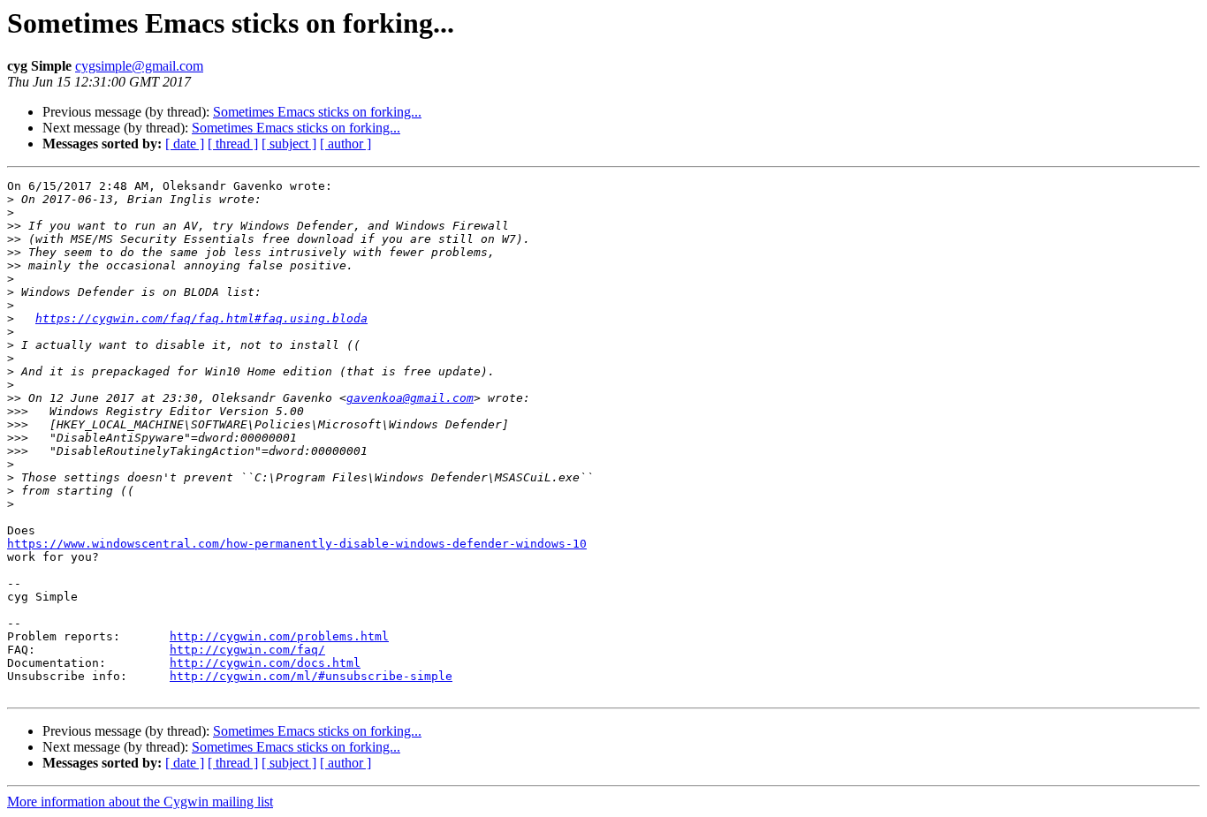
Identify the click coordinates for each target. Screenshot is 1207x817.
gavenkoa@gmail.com (410, 398)
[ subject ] (289, 143)
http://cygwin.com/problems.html (279, 636)
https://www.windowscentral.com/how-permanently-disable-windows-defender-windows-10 (297, 543)
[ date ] (184, 143)
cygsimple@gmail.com (139, 65)
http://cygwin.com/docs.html (265, 662)
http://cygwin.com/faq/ (247, 649)
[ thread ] (233, 143)
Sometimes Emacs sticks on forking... (317, 111)
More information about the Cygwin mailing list (140, 801)
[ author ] (345, 143)
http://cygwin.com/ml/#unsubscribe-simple (311, 676)
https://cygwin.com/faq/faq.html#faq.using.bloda (201, 318)
